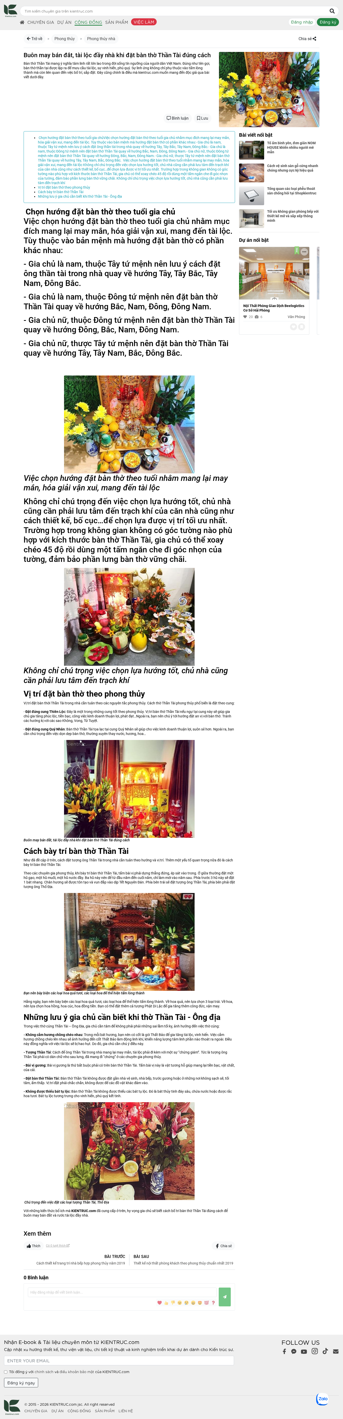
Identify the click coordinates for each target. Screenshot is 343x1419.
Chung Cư (297, 317)
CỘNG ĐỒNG (79, 1410)
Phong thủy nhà (101, 38)
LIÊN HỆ (126, 1410)
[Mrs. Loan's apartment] (274, 273)
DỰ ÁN (57, 1410)
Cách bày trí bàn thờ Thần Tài (60, 192)
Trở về (36, 38)
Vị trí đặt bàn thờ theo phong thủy (64, 187)
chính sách (44, 1371)
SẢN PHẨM (105, 1410)
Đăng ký (328, 21)
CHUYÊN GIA (35, 1410)
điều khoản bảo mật (77, 1371)
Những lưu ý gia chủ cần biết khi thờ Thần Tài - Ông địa (80, 196)
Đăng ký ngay (21, 1382)
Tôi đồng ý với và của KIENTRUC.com (69, 1371)
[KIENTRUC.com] (10, 15)
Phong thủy (64, 38)
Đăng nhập (302, 21)
